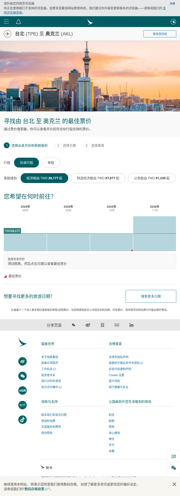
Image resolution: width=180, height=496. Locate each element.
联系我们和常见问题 (54, 415)
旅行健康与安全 (118, 387)
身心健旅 (114, 433)
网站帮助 (46, 433)
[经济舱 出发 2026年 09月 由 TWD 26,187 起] (68, 242)
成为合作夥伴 (51, 387)
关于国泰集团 (49, 357)
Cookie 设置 (116, 375)
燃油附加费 (48, 421)
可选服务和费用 (51, 427)
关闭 (172, 3)
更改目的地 (160, 34)
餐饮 (111, 439)
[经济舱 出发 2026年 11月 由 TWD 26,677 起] (154, 233)
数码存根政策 (36, 489)
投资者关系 (48, 375)
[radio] (26, 163)
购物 (111, 427)
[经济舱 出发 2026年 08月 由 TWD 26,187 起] (25, 242)
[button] (6, 21)
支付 (111, 445)
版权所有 (46, 477)
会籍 (111, 451)
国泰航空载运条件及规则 (125, 363)
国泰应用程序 (49, 363)
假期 (111, 421)
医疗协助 (114, 381)
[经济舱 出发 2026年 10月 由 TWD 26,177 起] (111, 242)
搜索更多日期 (151, 296)
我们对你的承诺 (51, 381)
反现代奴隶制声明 (120, 369)
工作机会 (48, 369)
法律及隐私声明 (118, 357)
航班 (111, 415)
